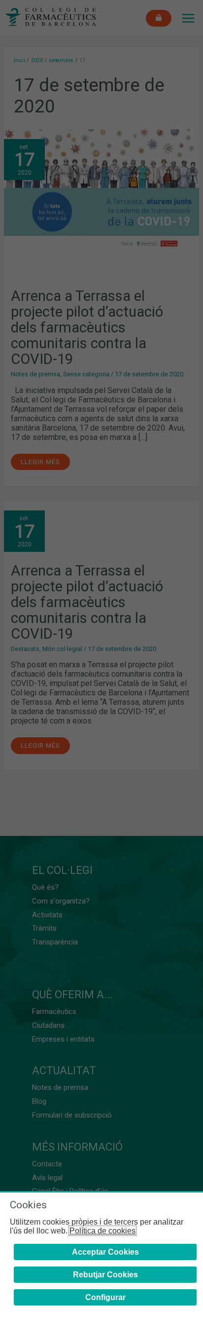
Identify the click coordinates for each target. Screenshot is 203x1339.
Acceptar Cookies (105, 1252)
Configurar (105, 1297)
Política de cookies (102, 1231)
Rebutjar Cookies (105, 1274)
